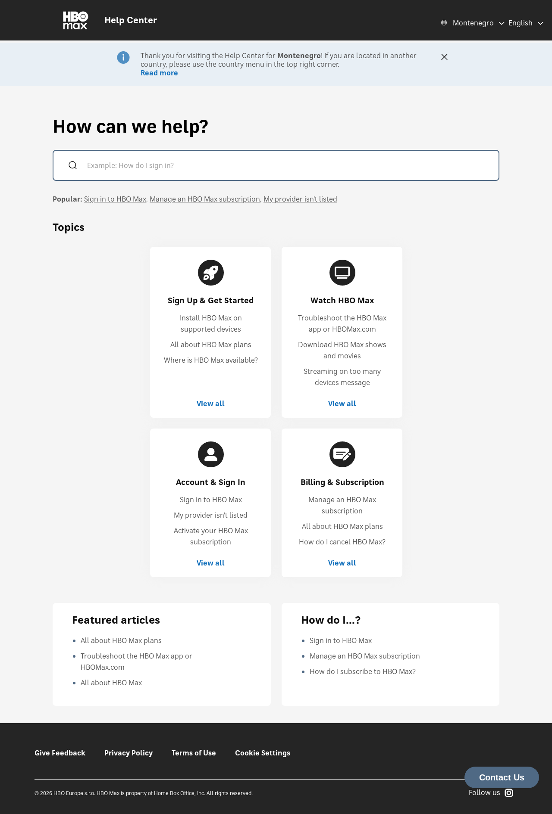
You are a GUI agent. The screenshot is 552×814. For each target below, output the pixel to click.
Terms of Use (194, 753)
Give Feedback (59, 753)
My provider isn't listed (300, 199)
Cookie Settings (262, 753)
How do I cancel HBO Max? (342, 542)
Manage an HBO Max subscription (205, 199)
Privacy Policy (128, 753)
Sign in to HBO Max (115, 199)
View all (211, 403)
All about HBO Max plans (210, 344)
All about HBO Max (111, 682)
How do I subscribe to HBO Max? (363, 671)
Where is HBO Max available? (211, 360)
